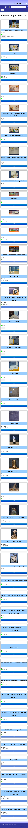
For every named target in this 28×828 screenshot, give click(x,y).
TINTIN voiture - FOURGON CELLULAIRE (14, 235)
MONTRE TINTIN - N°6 (14, 471)
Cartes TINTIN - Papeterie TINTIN (14, 30)
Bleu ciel (3, 379)
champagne (3, 36)
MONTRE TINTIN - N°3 (14, 447)
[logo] (0, 2)
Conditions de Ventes (23, 826)
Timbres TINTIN (14, 53)
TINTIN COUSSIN (14, 321)
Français (26, 3)
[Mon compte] (9, 7)
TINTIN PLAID (14, 373)
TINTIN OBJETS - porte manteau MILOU (14, 494)
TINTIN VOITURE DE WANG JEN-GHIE (14, 255)
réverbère (8, 36)
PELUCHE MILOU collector (14, 541)
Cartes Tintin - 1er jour (14, 94)
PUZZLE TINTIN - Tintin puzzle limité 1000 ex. (14, 517)
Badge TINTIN (14, 759)
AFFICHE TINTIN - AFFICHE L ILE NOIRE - (14, 809)
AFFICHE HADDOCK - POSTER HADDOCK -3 (14, 595)
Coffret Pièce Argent (14, 276)
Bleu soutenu (8, 379)
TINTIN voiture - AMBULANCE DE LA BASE (14, 217)
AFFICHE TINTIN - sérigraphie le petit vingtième (14, 566)
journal (12, 36)
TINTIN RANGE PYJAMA (14, 347)
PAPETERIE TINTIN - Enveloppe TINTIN (14, 135)
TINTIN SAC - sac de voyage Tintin (14, 730)
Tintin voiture (14, 198)
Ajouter (14, 39)
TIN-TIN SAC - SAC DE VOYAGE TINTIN (14, 744)
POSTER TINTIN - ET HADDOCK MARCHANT (14, 680)
